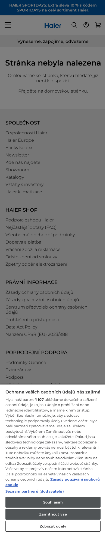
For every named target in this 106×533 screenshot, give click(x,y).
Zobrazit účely (53, 526)
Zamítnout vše (53, 514)
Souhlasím (53, 502)
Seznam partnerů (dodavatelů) (34, 491)
